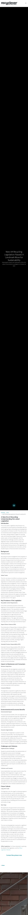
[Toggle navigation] (26, 3)
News (7, 512)
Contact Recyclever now (14, 855)
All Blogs (3, 512)
